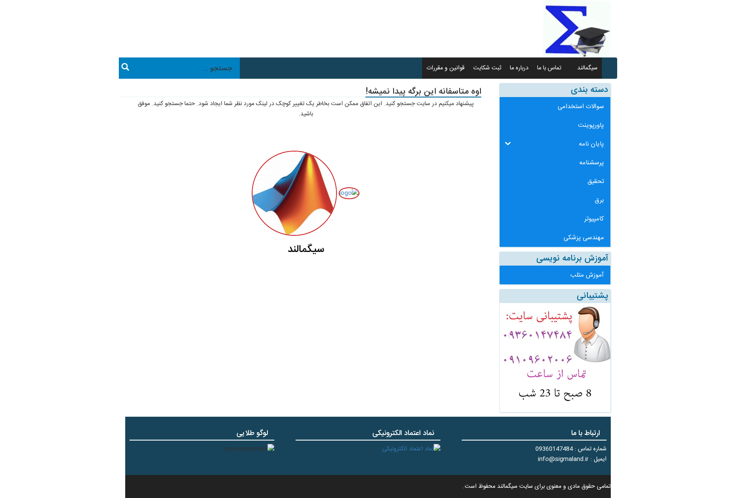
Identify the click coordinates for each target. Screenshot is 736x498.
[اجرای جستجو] (125, 68)
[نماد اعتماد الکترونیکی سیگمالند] (411, 449)
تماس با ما (549, 68)
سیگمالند (587, 68)
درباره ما (519, 68)
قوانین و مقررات (445, 68)
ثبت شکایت (487, 68)
